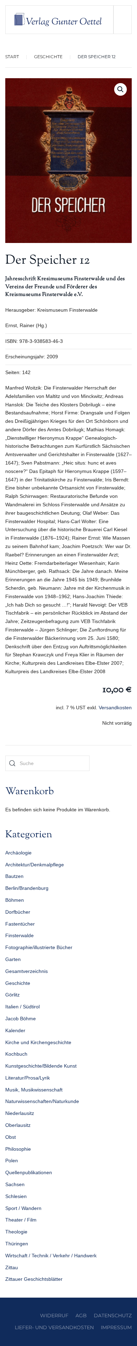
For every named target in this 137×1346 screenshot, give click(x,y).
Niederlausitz (19, 1113)
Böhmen (14, 900)
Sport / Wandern (23, 1208)
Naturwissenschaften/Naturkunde (42, 1101)
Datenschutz (113, 1315)
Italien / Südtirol (22, 1006)
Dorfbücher (17, 912)
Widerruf (54, 1315)
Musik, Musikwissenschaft (34, 1090)
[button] (122, 20)
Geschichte (17, 983)
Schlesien (16, 1196)
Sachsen (15, 1184)
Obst (10, 1137)
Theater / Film (21, 1220)
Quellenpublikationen (28, 1172)
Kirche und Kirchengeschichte (38, 1042)
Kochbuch (16, 1054)
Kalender (15, 1030)
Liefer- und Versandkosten (54, 1327)
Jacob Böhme (20, 1018)
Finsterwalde (19, 935)
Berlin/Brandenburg (26, 888)
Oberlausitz (18, 1125)
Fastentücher (20, 924)
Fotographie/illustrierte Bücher (38, 947)
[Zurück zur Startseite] (59, 20)
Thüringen (16, 1243)
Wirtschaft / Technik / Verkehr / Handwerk (51, 1255)
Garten (13, 959)
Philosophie (18, 1149)
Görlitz (12, 994)
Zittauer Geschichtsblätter (34, 1279)
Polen (11, 1160)
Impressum (116, 1327)
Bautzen (14, 876)
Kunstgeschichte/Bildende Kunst (41, 1066)
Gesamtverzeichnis (26, 971)
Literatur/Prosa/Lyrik (27, 1078)
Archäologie (18, 852)
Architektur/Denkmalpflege (34, 864)
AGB (81, 1315)
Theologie (16, 1232)
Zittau (11, 1267)
